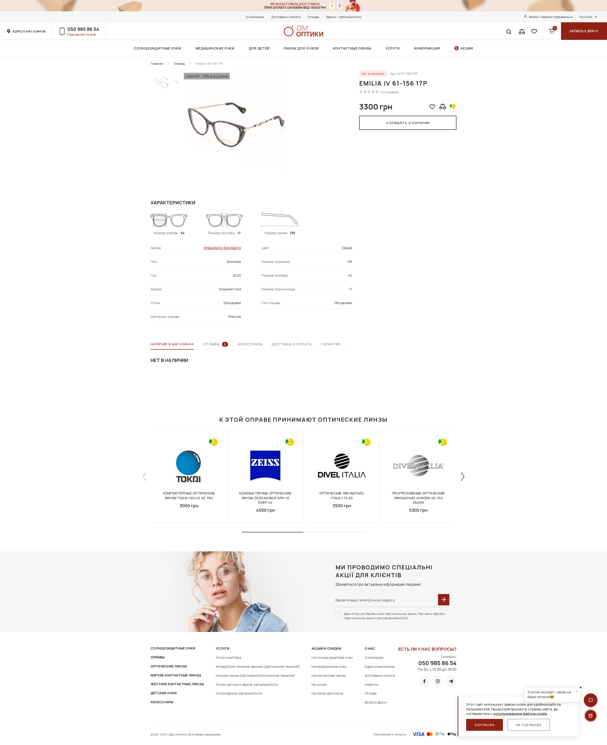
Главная (157, 63)
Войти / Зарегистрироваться (551, 17)
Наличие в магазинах (172, 344)
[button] (591, 700)
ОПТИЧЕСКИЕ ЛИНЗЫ (169, 666)
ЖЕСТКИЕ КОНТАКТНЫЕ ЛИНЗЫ (177, 684)
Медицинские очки (215, 48)
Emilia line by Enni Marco (222, 248)
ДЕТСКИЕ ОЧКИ (164, 693)
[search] (509, 31)
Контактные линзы (352, 48)
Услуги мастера (228, 657)
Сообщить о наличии (408, 123)
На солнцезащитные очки (332, 657)
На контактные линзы (329, 675)
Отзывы (313, 17)
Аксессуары (250, 344)
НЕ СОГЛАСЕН (528, 725)
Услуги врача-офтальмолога (239, 693)
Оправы (179, 63)
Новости (371, 684)
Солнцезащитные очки (157, 48)
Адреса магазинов (380, 666)
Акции (466, 48)
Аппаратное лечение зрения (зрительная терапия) (258, 666)
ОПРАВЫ (158, 657)
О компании (255, 17)
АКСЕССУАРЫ (162, 702)
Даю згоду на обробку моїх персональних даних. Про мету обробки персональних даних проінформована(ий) (394, 616)
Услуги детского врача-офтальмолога (247, 684)
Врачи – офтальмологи (343, 17)
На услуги (319, 684)
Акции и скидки (326, 648)
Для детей (259, 48)
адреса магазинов (29, 31)
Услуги (393, 48)
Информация (427, 48)
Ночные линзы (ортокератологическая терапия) (255, 675)
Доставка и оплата (286, 17)
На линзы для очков (327, 693)
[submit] (443, 599)
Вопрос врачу (376, 702)
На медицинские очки (329, 666)
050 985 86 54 (83, 29)
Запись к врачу (584, 31)
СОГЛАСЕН (484, 725)
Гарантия (330, 344)
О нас (370, 648)
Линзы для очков (301, 48)
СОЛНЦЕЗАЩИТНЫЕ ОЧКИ (173, 648)
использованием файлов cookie (520, 713)
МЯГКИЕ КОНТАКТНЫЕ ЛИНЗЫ (176, 675)
